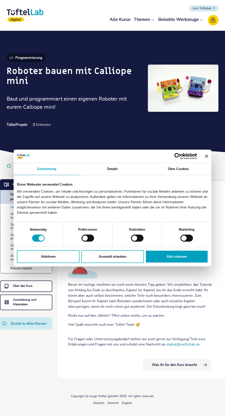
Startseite (10, 165)
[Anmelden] (213, 20)
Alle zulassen (177, 256)
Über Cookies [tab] (178, 169)
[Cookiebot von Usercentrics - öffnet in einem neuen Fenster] (177, 156)
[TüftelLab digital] (25, 15)
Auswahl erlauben (112, 256)
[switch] (88, 238)
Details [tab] (112, 169)
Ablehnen (48, 256)
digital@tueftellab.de (183, 344)
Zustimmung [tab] (46, 169)
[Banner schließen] (206, 156)
